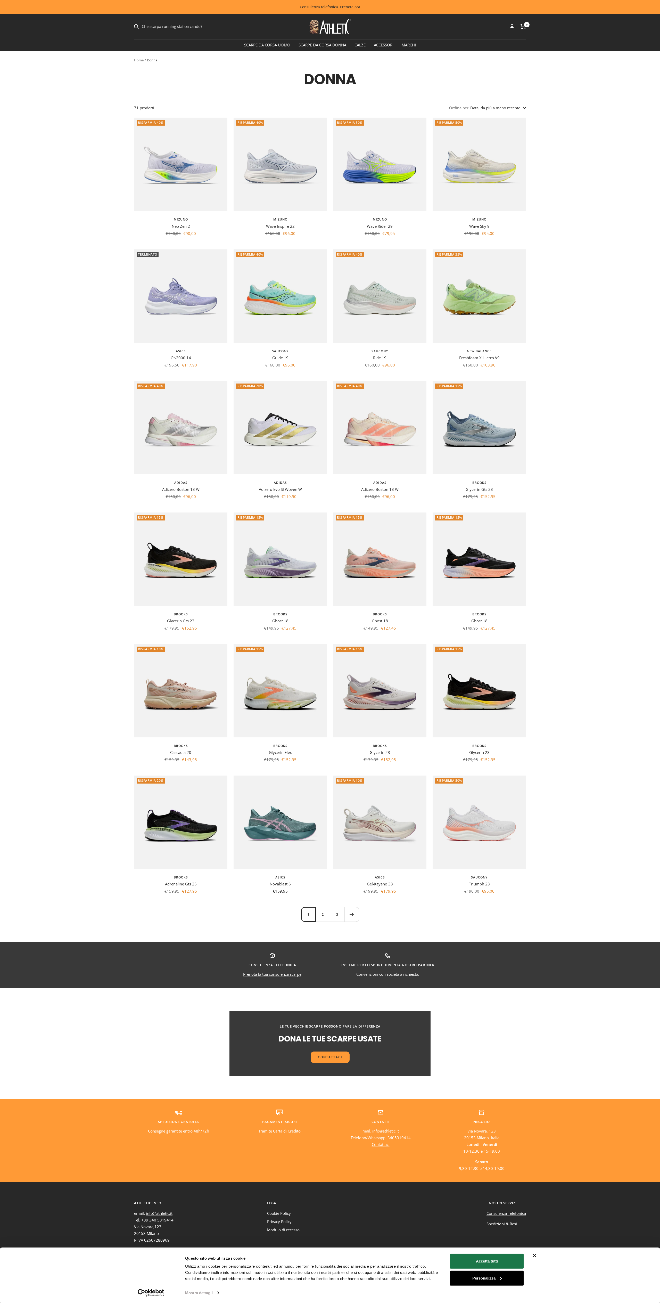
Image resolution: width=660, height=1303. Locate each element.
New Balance (479, 351)
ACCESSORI (383, 44)
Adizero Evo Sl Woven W (280, 489)
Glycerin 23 (380, 752)
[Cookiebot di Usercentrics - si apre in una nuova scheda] (151, 1293)
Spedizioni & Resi (501, 1223)
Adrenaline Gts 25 (181, 883)
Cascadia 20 (180, 752)
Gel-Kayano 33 (380, 883)
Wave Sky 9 (479, 226)
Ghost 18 (280, 620)
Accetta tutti (487, 1261)
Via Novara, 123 (481, 1131)
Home (139, 60)
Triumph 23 (479, 883)
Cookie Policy (279, 1213)
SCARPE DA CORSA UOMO (267, 44)
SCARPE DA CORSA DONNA (322, 44)
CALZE (360, 44)
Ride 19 (379, 357)
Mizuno (181, 219)
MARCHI (409, 44)
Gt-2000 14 (181, 357)
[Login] (512, 26)
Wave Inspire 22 (280, 226)
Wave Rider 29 (380, 226)
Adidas (180, 483)
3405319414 (399, 1137)
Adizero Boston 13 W (181, 489)
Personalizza (484, 1278)
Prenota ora (350, 6)
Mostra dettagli (199, 1293)
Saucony (280, 351)
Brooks (479, 483)
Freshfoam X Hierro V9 (479, 357)
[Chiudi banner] (534, 1255)
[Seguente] (351, 914)
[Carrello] (523, 26)
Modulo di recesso (283, 1229)
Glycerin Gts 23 (479, 489)
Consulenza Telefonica (506, 1213)
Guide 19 (280, 357)
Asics (181, 351)
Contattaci (381, 1144)
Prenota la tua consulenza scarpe (272, 974)
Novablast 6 (280, 883)
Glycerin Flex (280, 752)
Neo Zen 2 (181, 226)
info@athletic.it (385, 1131)
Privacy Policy (279, 1221)
